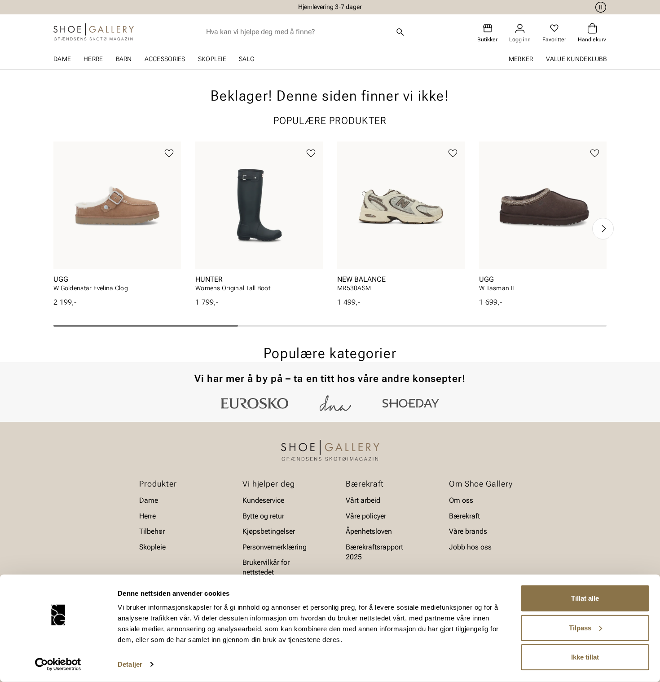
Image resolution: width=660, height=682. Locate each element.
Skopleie (212, 58)
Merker (521, 58)
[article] (117, 219)
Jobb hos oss (470, 546)
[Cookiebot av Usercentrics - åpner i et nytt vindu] (58, 664)
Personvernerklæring (274, 546)
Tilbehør (152, 531)
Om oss (461, 500)
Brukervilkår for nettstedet (266, 567)
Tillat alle (585, 598)
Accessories (165, 58)
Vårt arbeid (363, 500)
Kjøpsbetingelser (268, 531)
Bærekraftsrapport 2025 (374, 551)
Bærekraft (464, 516)
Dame (62, 58)
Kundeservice (263, 500)
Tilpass (580, 627)
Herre (93, 58)
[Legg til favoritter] (169, 153)
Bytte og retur (263, 516)
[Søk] (400, 32)
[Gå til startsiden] (93, 31)
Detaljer (130, 664)
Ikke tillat (585, 657)
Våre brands (468, 531)
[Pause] (599, 7)
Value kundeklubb (576, 58)
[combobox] (298, 32)
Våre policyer (366, 516)
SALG (246, 58)
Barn (124, 58)
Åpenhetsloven (369, 531)
